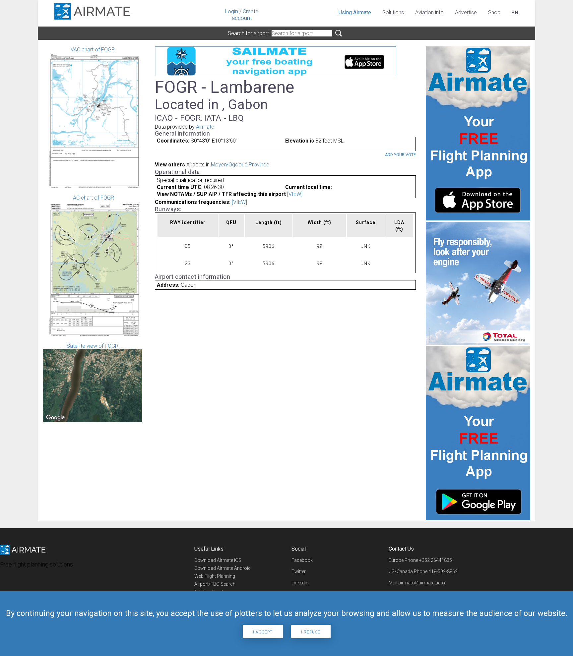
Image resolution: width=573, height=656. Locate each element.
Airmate (205, 127)
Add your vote (400, 154)
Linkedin (299, 582)
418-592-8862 (443, 571)
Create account (245, 14)
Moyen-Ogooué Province (240, 164)
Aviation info (429, 12)
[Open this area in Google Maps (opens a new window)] (55, 417)
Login (231, 11)
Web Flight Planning (214, 576)
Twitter (298, 571)
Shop (494, 12)
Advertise (466, 12)
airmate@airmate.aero (421, 582)
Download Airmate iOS (217, 560)
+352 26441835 (435, 560)
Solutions (393, 12)
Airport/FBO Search (214, 584)
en (515, 12)
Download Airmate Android (222, 568)
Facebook (302, 560)
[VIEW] (294, 194)
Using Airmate (355, 12)
